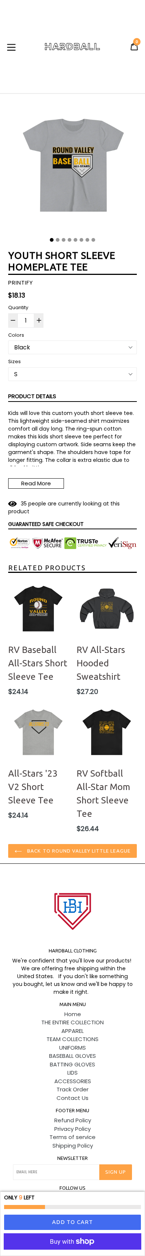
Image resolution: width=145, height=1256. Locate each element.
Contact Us (72, 1098)
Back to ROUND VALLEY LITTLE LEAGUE (78, 850)
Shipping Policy (72, 1145)
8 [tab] (93, 240)
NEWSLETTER (72, 1158)
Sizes (14, 361)
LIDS (72, 1072)
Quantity (18, 307)
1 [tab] (52, 240)
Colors (16, 335)
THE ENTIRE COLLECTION (72, 1022)
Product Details (32, 396)
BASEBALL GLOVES (72, 1056)
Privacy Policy (72, 1129)
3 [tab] (63, 240)
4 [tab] (69, 240)
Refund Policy (72, 1120)
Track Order (72, 1089)
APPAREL (72, 1031)
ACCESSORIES (72, 1081)
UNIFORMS (72, 1048)
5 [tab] (75, 240)
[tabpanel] (72, 168)
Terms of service (72, 1137)
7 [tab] (87, 240)
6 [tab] (81, 240)
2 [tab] (57, 240)
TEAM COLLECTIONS (72, 1039)
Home (72, 1014)
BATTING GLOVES (72, 1064)
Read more (36, 483)
